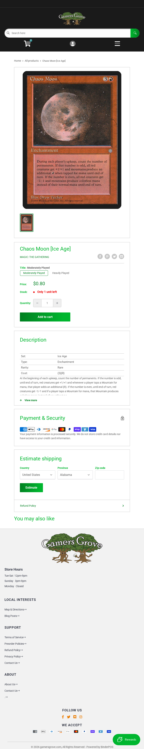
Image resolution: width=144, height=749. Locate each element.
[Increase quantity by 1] (57, 303)
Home (17, 60)
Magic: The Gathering (34, 257)
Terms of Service (13, 637)
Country (24, 468)
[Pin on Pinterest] (107, 256)
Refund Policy (28, 505)
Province (63, 468)
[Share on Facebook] (100, 256)
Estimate (31, 487)
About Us (9, 684)
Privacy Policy (12, 656)
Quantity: (25, 303)
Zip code (100, 468)
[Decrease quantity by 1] (37, 303)
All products (32, 60)
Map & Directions (14, 609)
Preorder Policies (14, 643)
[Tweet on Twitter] (114, 256)
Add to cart (45, 317)
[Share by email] (121, 256)
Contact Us (10, 662)
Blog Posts (10, 615)
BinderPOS (107, 746)
